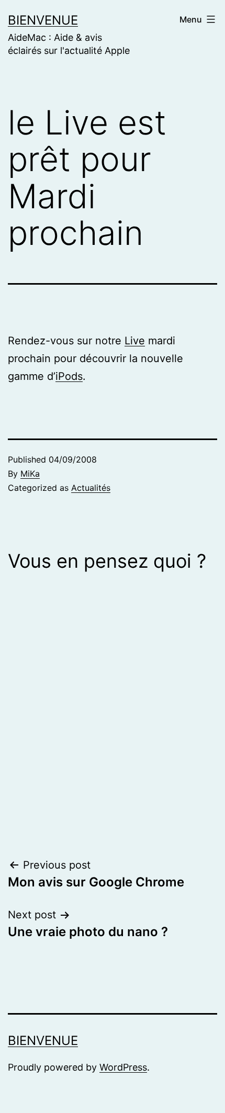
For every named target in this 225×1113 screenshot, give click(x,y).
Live (135, 340)
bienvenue (43, 20)
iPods (69, 376)
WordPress (123, 1067)
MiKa (30, 473)
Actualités (90, 487)
